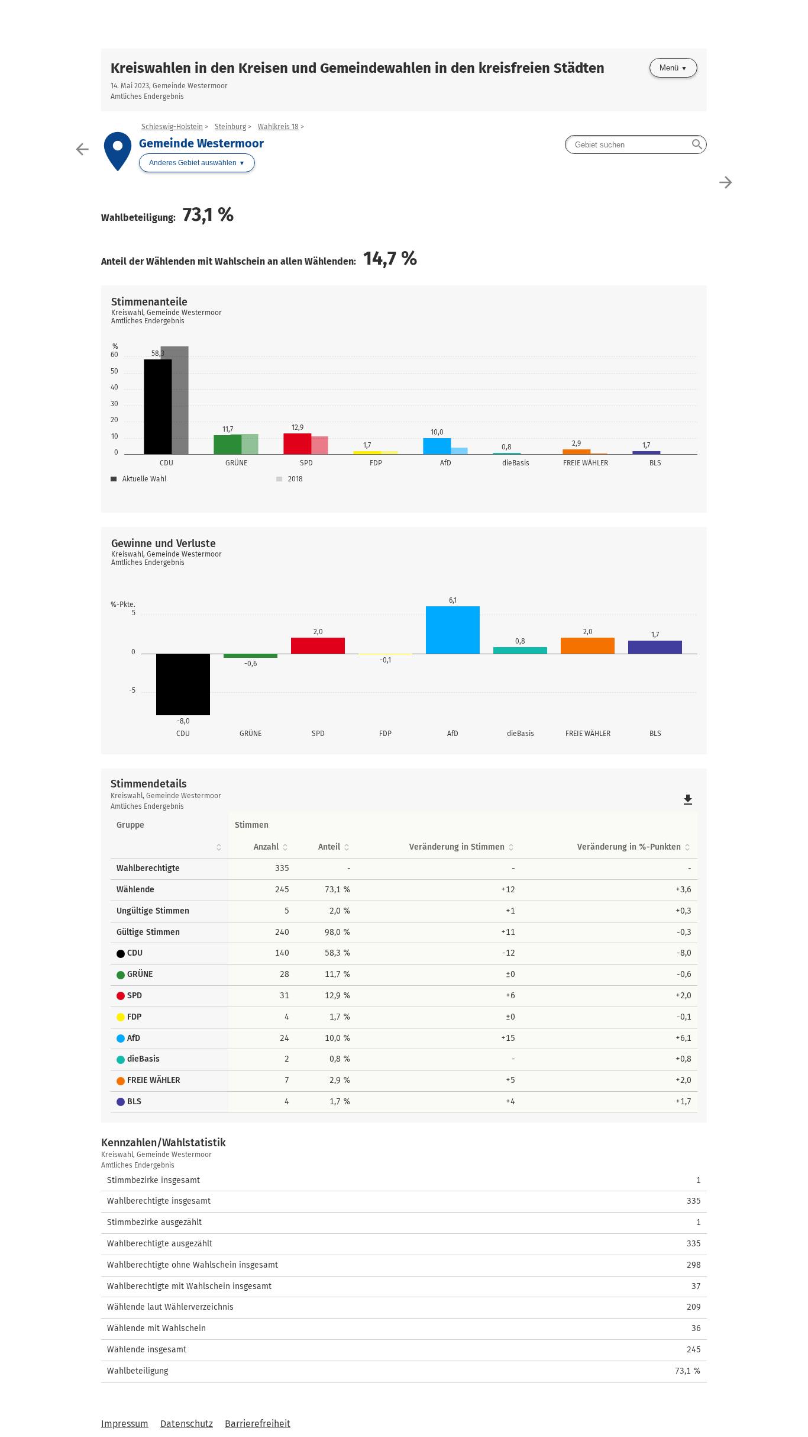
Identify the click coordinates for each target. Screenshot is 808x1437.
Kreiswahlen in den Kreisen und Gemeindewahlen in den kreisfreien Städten (358, 68)
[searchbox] (636, 144)
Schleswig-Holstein (172, 127)
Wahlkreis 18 (278, 127)
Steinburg (230, 127)
